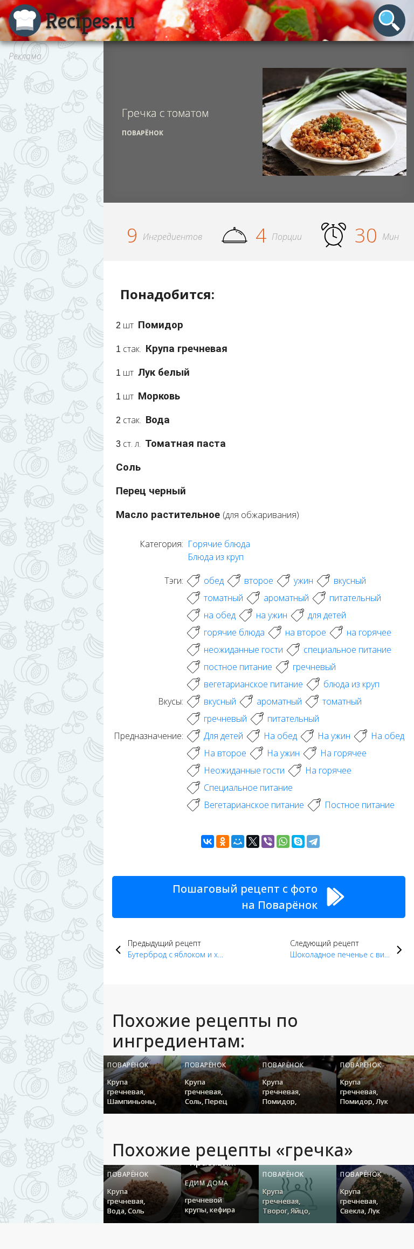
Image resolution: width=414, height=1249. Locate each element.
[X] (252, 841)
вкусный (350, 580)
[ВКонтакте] (207, 841)
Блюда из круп (216, 557)
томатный (223, 598)
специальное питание (347, 649)
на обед (220, 615)
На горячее (343, 753)
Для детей (223, 736)
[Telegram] (313, 841)
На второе (225, 753)
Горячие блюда (219, 544)
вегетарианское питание (253, 684)
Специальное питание (248, 787)
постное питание (238, 667)
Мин (390, 237)
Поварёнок (142, 132)
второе (258, 580)
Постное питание (360, 805)
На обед (280, 736)
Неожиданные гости (244, 770)
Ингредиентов (172, 237)
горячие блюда (234, 632)
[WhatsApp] (283, 841)
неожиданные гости (243, 649)
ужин (303, 580)
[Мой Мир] (237, 841)
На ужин (334, 736)
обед (214, 580)
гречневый (314, 667)
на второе (305, 632)
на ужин (271, 615)
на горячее (369, 632)
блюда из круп (351, 684)
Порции (287, 237)
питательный (355, 598)
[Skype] (298, 841)
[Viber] (267, 841)
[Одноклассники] (222, 841)
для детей (327, 615)
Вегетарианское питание (254, 805)
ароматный (286, 598)
